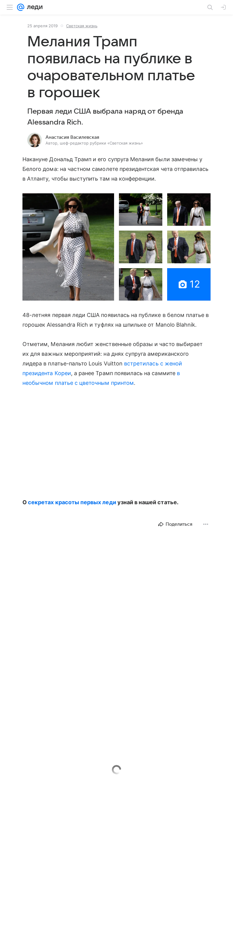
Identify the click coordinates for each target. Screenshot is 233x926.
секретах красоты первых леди (72, 502)
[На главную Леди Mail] (33, 7)
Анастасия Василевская (72, 137)
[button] (68, 247)
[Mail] (20, 7)
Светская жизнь (81, 25)
